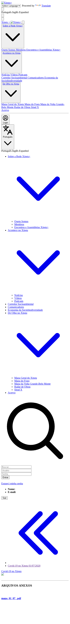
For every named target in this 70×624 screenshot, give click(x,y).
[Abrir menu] (2, 19)
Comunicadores (36, 77)
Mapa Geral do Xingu (13, 104)
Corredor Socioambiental (14, 77)
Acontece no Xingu (12, 53)
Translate (46, 5)
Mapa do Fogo (32, 104)
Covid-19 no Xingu (11, 571)
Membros (21, 49)
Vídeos (14, 74)
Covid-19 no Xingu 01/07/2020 (24, 565)
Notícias (5, 74)
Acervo (5, 110)
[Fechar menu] (23, 22)
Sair (4, 498)
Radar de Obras (22, 107)
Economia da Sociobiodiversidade (25, 310)
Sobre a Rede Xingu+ (13, 26)
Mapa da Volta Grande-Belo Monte (32, 383)
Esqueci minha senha (12, 483)
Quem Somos (8, 49)
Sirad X (35, 107)
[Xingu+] (6, 2)
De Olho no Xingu (11, 84)
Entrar (5, 477)
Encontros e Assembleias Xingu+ (43, 49)
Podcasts (22, 74)
